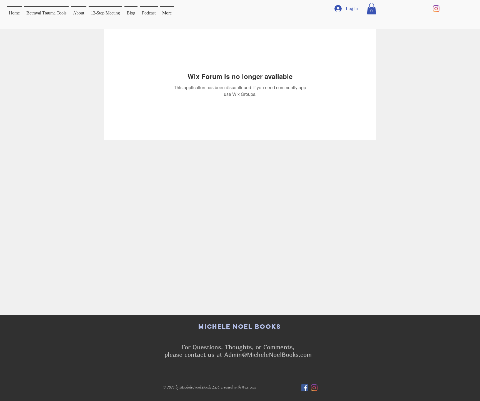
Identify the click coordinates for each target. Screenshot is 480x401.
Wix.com (249, 387)
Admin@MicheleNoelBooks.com (268, 354)
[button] (371, 8)
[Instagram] (436, 8)
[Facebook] (304, 387)
